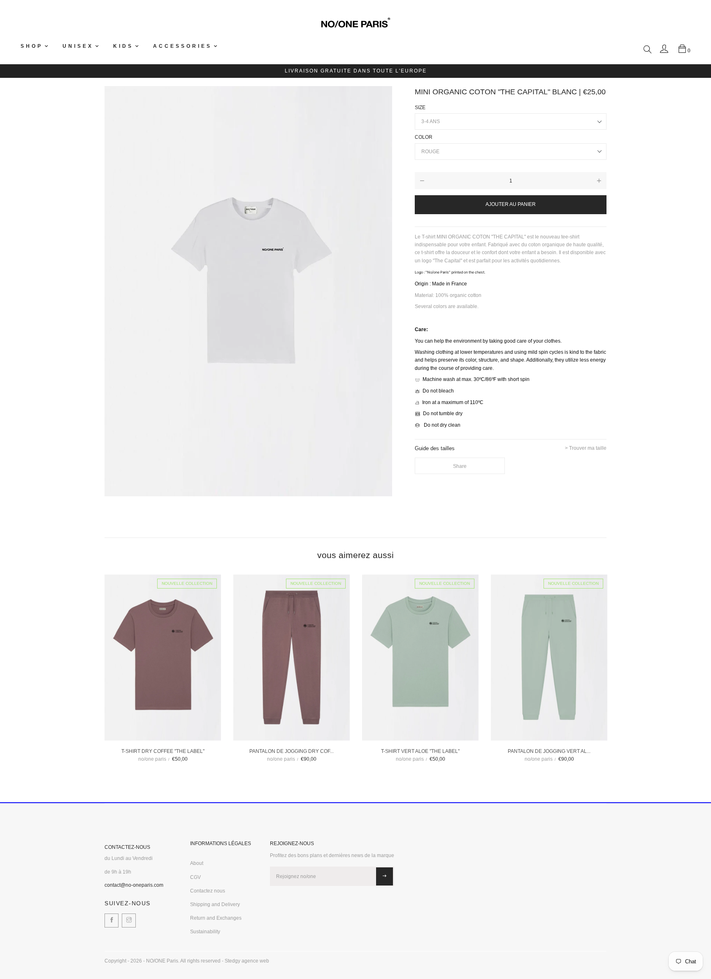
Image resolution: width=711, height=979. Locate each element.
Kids (123, 46)
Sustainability (205, 932)
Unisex (78, 46)
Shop (32, 46)
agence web (255, 961)
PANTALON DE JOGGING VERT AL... (549, 751)
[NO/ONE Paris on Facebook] (111, 921)
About (196, 863)
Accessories (182, 46)
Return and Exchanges (216, 918)
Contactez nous (207, 891)
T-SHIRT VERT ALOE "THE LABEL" (420, 751)
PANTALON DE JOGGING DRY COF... (291, 751)
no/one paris (152, 759)
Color (423, 137)
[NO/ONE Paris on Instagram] (129, 921)
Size (420, 107)
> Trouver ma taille (585, 448)
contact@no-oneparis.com (134, 885)
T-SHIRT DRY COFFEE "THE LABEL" (162, 751)
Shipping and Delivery (215, 904)
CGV (195, 877)
